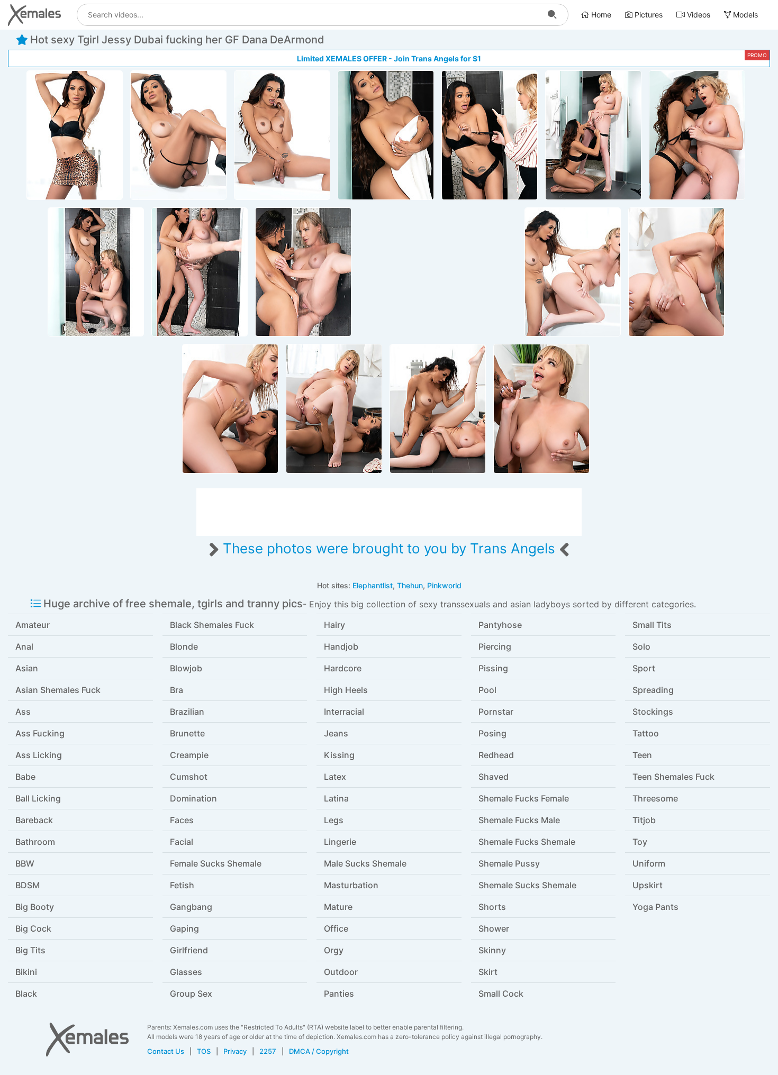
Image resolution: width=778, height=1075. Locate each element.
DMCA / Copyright (319, 1051)
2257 (267, 1051)
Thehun (410, 585)
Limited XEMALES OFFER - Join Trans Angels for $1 (389, 58)
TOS (204, 1051)
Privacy (235, 1051)
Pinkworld (444, 585)
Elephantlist (372, 585)
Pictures (647, 14)
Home (600, 14)
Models (744, 14)
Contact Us (165, 1051)
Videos (697, 14)
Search (552, 14)
